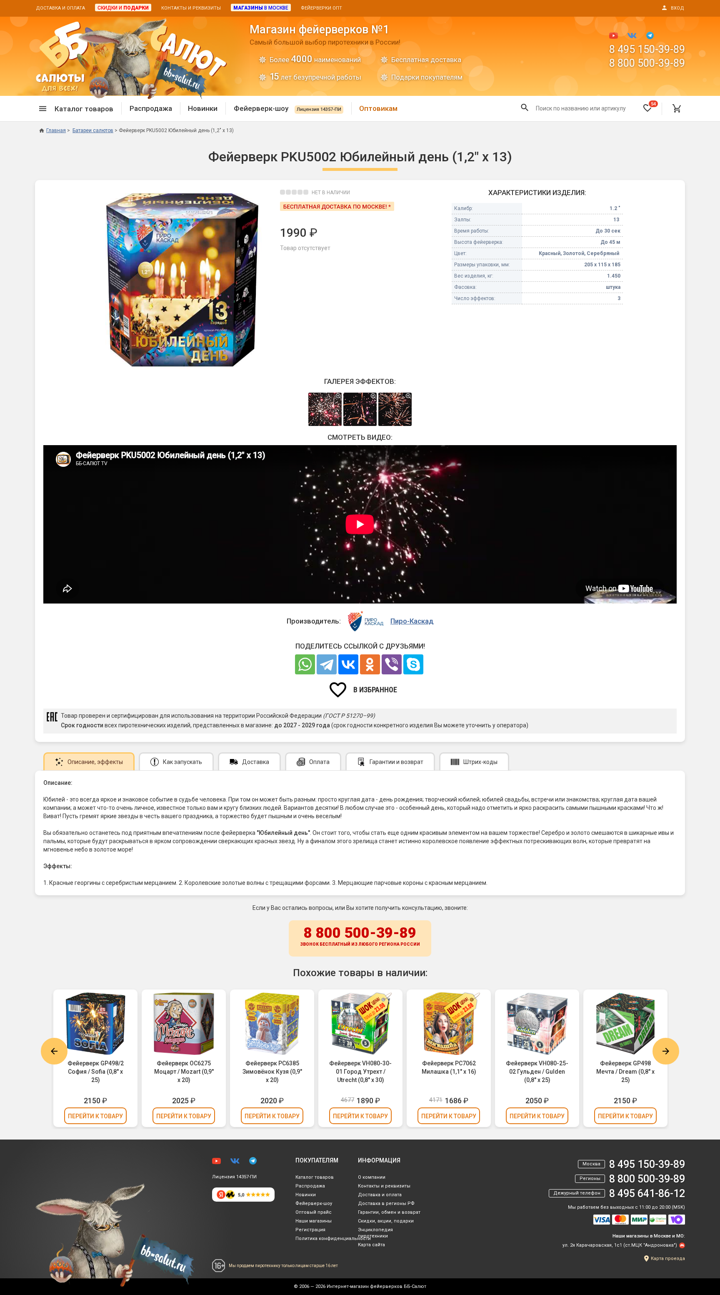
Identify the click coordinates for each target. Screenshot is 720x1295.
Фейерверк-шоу (287, 108)
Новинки (203, 108)
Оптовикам (378, 108)
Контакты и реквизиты (191, 8)
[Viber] (392, 664)
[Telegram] (327, 664)
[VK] (348, 664)
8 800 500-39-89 (647, 63)
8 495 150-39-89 (647, 49)
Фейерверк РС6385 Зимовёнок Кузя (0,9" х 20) (272, 1071)
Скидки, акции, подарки (386, 1221)
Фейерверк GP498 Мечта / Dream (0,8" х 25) (625, 1071)
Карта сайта (371, 1244)
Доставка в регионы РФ (386, 1203)
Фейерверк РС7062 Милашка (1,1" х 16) (449, 1067)
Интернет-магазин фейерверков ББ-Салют (376, 1286)
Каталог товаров (314, 1177)
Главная (56, 130)
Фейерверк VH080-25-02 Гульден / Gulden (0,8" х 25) (537, 1071)
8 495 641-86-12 (647, 1193)
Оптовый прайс (313, 1212)
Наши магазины (313, 1221)
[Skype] (413, 664)
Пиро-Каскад (411, 621)
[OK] (370, 664)
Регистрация (310, 1229)
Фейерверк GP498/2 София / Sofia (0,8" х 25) (96, 1071)
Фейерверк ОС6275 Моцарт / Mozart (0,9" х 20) (184, 1071)
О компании (371, 1177)
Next (665, 1051)
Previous (54, 1051)
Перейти (95, 1116)
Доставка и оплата (60, 8)
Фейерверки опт (321, 8)
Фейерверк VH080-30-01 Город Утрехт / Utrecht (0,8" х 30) (360, 1071)
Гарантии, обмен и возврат (389, 1212)
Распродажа (151, 108)
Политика (333, 1238)
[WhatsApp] (305, 664)
